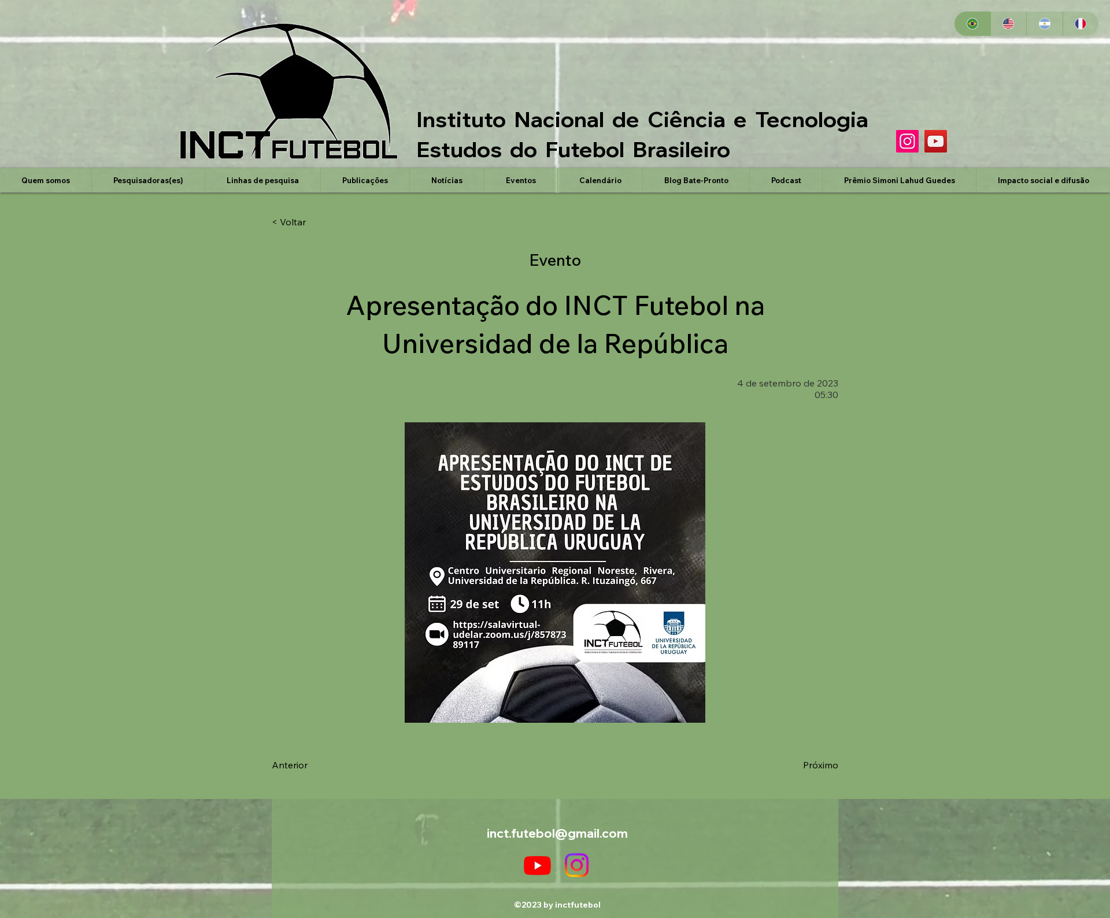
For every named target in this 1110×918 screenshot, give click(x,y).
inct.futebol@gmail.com (557, 833)
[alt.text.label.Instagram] (577, 865)
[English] (1008, 24)
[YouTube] (935, 141)
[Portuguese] (972, 24)
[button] (148, 180)
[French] (1081, 24)
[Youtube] (537, 865)
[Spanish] (1044, 24)
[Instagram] (907, 141)
